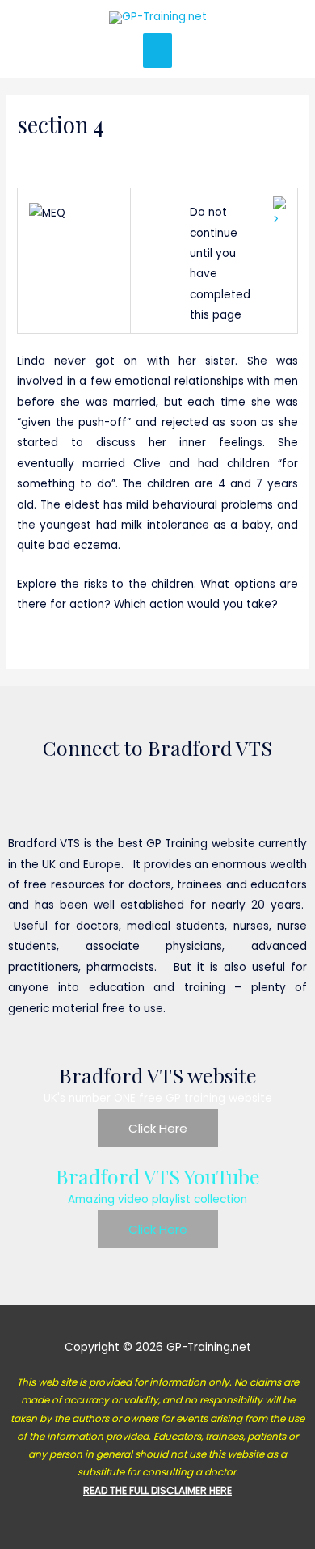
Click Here (157, 1128)
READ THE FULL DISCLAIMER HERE (157, 1490)
